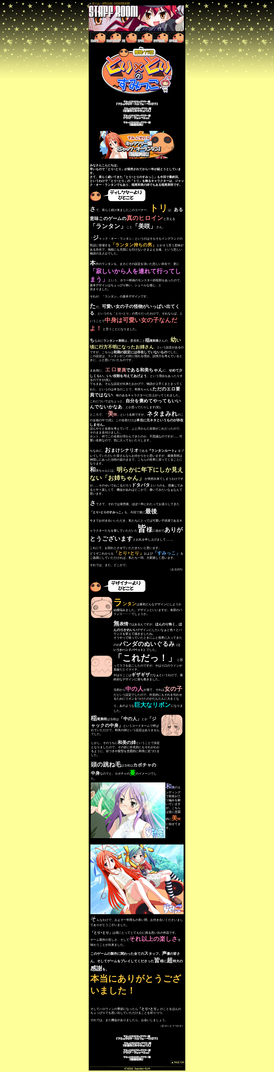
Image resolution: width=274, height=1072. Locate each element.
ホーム (96, 3)
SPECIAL (107, 3)
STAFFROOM (122, 3)
